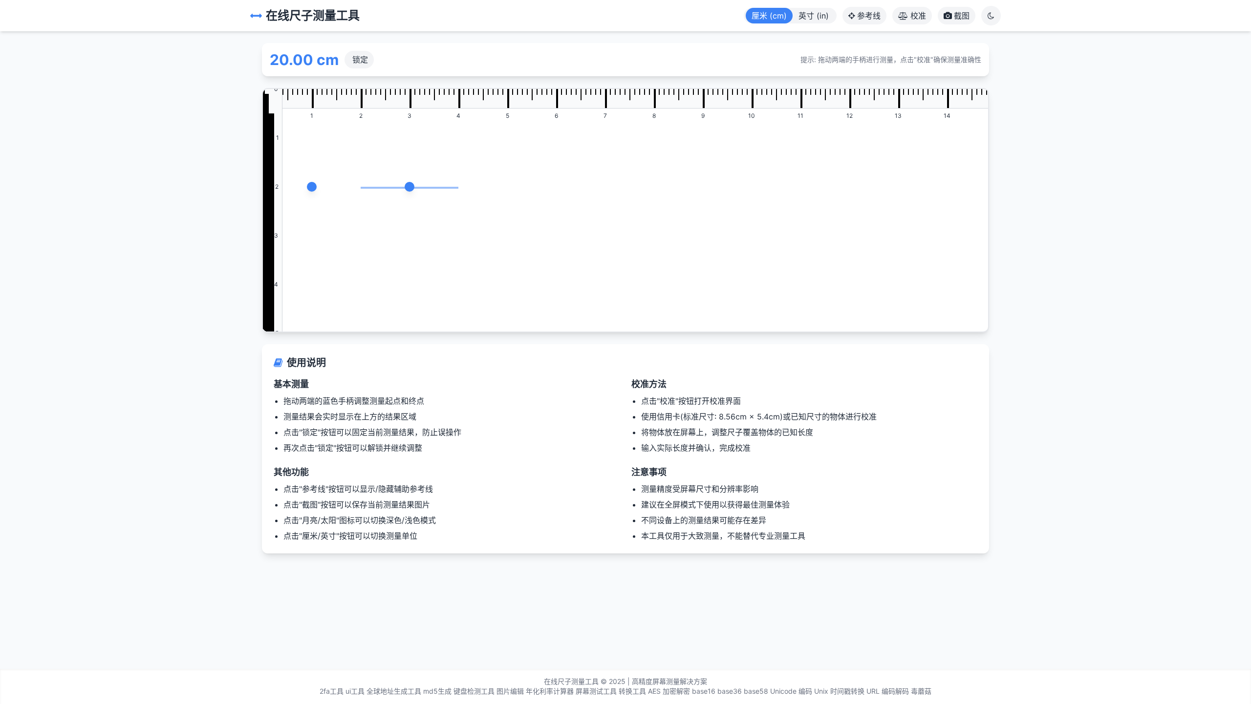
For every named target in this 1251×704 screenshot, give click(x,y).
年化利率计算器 (550, 691)
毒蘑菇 (921, 691)
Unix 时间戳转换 (839, 691)
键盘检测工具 (474, 691)
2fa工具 (332, 691)
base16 (703, 691)
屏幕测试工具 (596, 691)
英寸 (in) (813, 16)
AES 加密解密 (669, 691)
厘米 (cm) (769, 16)
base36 (729, 691)
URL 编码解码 (887, 691)
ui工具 (355, 691)
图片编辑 (510, 691)
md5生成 (437, 691)
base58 (756, 691)
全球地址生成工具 (394, 691)
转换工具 (632, 691)
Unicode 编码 (791, 691)
